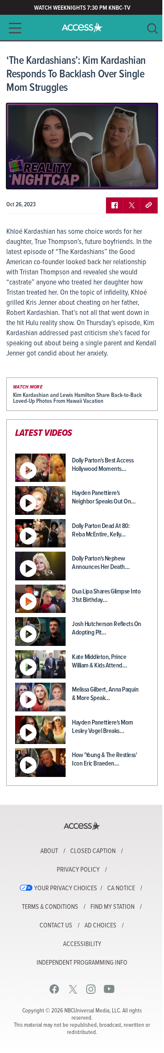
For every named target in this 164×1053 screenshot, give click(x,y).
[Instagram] (91, 989)
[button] (12, 28)
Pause (23, 176)
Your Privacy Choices (65, 888)
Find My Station (112, 907)
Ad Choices (100, 926)
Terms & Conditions (50, 907)
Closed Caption (93, 851)
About (49, 851)
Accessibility (82, 944)
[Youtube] (109, 989)
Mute (37, 176)
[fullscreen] (141, 176)
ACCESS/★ (82, 27)
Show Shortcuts (115, 176)
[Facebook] (54, 989)
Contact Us (56, 926)
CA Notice (121, 888)
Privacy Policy (78, 870)
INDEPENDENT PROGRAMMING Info (82, 963)
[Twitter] (73, 989)
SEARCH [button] (152, 28)
